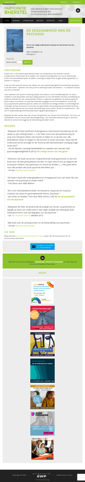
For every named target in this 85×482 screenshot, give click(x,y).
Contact (77, 2)
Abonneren (75, 20)
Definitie (51, 20)
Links (60, 20)
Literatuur (28, 20)
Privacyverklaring (42, 480)
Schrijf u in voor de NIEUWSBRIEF (45, 246)
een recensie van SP (21, 215)
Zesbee (69, 475)
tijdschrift (9, 2)
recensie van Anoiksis (25, 170)
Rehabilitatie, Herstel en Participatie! (49, 262)
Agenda (16, 20)
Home (6, 20)
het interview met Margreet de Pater (29, 236)
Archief (39, 20)
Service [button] (64, 2)
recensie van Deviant (25, 225)
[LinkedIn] (78, 10)
